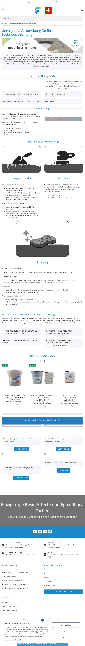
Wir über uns (6, 602)
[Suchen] (80, 18)
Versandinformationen (9, 610)
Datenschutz (19, 640)
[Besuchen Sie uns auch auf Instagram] (45, 531)
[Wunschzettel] (81, 2)
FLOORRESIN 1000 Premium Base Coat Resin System (42, 396)
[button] (29, 2)
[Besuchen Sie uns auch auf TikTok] (50, 531)
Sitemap (47, 577)
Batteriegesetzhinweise (10, 614)
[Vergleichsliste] (55, 2)
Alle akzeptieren (66, 625)
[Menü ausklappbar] (3, 10)
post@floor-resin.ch (15, 580)
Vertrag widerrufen (64, 592)
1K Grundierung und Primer (15, 395)
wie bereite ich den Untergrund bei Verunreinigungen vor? (20, 332)
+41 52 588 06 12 (12, 577)
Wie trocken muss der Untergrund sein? (20, 341)
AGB (45, 574)
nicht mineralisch (56, 94)
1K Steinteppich (21, 449)
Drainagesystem (21, 478)
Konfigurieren (66, 632)
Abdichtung (63, 470)
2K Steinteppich (64, 449)
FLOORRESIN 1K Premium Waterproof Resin (70, 396)
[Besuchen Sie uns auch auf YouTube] (40, 531)
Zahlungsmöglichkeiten (10, 606)
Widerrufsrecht (49, 585)
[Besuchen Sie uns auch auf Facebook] (35, 531)
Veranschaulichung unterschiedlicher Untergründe (30, 101)
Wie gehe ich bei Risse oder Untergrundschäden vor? (59, 332)
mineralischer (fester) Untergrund (22, 94)
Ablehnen (66, 638)
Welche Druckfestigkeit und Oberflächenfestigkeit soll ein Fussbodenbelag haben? (60, 342)
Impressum (9, 640)
